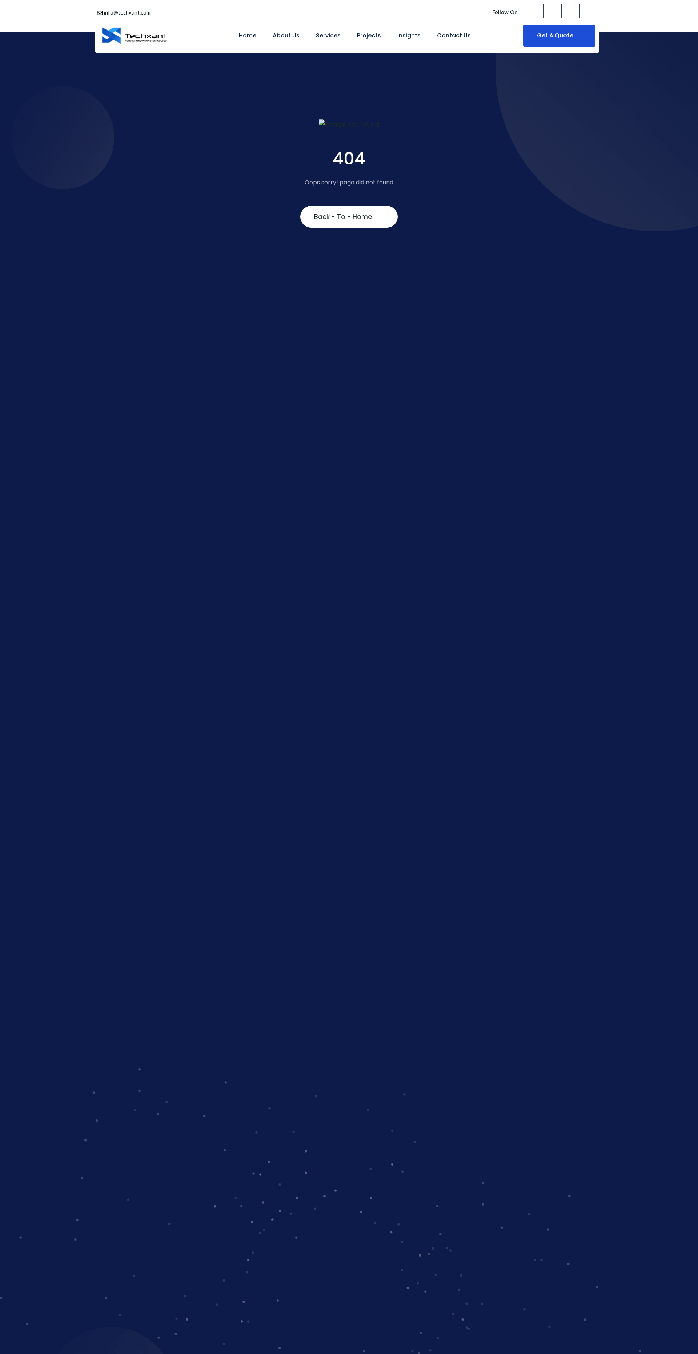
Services (328, 35)
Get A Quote (556, 35)
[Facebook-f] (535, 12)
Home (247, 35)
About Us (286, 35)
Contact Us (454, 35)
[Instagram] (570, 12)
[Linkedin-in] (588, 12)
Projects (369, 35)
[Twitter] (553, 12)
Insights (409, 35)
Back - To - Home (343, 216)
